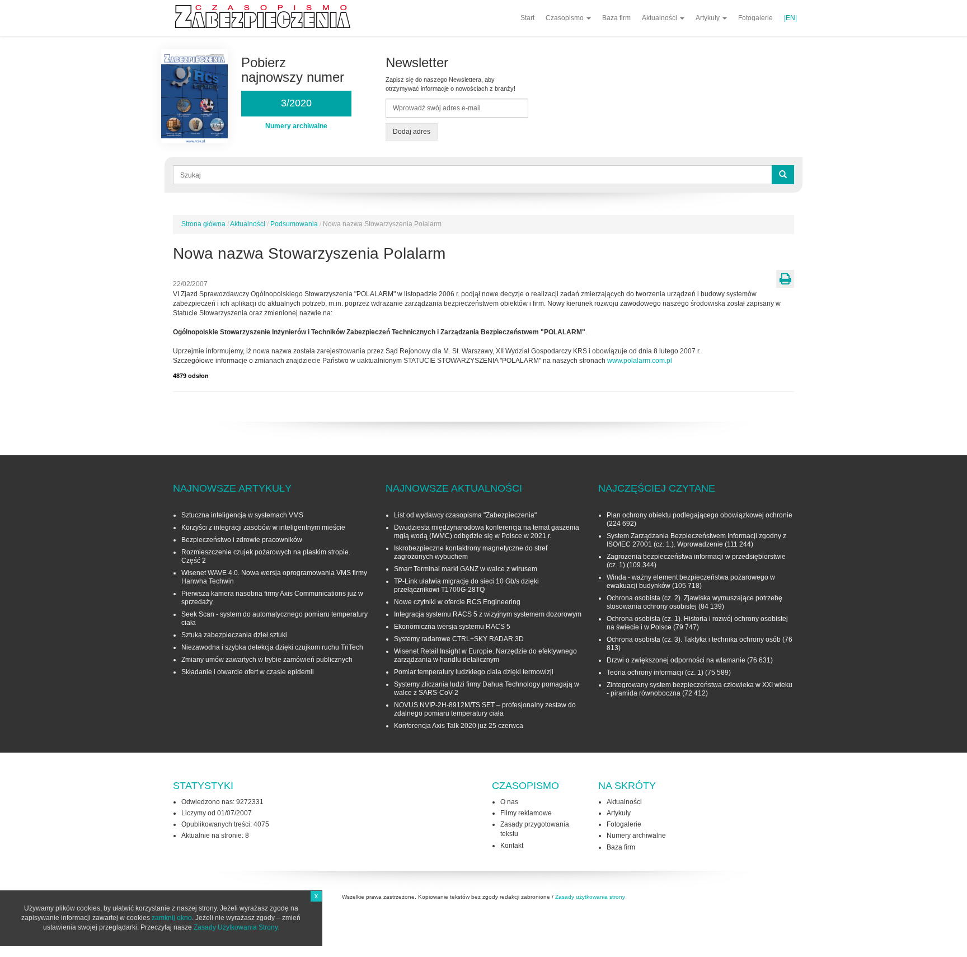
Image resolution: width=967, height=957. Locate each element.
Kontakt (511, 845)
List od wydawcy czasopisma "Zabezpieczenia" (465, 515)
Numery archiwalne (636, 835)
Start (527, 18)
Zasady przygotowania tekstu (534, 829)
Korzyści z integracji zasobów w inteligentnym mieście (263, 527)
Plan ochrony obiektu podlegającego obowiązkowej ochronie (699, 515)
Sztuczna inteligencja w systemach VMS (242, 515)
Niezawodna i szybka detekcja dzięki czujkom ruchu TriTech (272, 647)
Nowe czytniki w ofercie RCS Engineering (457, 602)
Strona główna (203, 224)
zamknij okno (172, 918)
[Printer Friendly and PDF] (785, 279)
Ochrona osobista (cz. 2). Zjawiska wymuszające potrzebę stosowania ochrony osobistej (694, 602)
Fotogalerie (755, 18)
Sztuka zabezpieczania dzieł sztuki (234, 635)
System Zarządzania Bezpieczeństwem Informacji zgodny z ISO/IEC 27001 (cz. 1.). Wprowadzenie (696, 540)
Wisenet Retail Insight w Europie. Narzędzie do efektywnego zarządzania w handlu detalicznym (485, 655)
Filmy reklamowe (526, 813)
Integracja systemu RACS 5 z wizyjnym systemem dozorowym (487, 614)
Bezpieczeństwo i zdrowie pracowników (241, 540)
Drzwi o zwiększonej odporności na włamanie (676, 660)
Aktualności (660, 18)
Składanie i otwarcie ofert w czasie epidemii (247, 672)
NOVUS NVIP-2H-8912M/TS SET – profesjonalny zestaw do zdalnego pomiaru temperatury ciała (485, 709)
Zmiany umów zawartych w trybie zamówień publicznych (267, 660)
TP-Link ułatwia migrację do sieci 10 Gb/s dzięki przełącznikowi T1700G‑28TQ (466, 585)
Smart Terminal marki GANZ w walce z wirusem (465, 569)
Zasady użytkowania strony (590, 897)
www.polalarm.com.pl (639, 361)
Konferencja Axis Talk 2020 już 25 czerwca (458, 726)
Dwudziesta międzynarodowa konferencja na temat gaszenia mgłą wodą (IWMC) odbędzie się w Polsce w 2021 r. (486, 532)
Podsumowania (294, 224)
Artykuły (708, 18)
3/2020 (296, 103)
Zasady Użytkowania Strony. (236, 927)
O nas (509, 802)
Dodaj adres (411, 132)
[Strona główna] (267, 17)
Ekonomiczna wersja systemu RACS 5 (452, 627)
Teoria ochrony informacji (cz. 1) (655, 672)
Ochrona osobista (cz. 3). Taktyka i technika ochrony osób (694, 639)
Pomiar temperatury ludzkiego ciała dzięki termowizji (473, 672)
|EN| (790, 18)
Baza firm (616, 18)
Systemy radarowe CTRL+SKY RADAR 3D (459, 639)
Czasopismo (565, 18)
